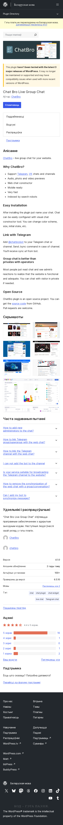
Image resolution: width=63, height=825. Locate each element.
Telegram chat (52, 599)
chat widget (53, 593)
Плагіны (37, 712)
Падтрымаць (42, 738)
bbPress (9, 764)
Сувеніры (40, 743)
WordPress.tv (12, 743)
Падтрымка (13, 140)
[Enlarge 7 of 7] (55, 382)
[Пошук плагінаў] (35, 35)
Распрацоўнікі (11, 738)
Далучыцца (40, 727)
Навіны (7, 706)
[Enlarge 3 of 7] (26, 344)
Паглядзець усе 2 (51, 586)
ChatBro (16, 96)
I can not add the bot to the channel (24, 463)
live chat (39, 599)
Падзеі (37, 732)
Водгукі (10, 124)
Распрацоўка (14, 132)
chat (31, 593)
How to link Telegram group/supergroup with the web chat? (24, 441)
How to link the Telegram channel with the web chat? (18, 452)
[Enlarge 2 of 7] (55, 326)
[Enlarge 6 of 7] (55, 363)
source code (19, 303)
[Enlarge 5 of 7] (26, 363)
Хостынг (8, 712)
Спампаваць (12, 105)
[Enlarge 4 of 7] (55, 344)
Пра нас (8, 701)
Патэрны (38, 717)
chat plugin (41, 593)
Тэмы (36, 706)
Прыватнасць (11, 717)
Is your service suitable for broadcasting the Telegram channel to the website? (25, 473)
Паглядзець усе (50, 659)
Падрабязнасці (15, 116)
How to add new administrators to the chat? (18, 429)
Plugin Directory (11, 13)
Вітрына (37, 701)
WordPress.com (13, 753)
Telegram (22, 173)
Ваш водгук (10, 659)
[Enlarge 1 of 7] (26, 326)
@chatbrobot (16, 241)
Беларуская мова (20, 783)
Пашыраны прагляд (14, 607)
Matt (7, 758)
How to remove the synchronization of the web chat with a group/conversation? (26, 485)
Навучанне (9, 727)
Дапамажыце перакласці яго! (31, 24)
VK (30, 173)
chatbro (13, 548)
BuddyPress (11, 769)
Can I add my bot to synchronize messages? (16, 497)
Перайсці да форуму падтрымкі (21, 682)
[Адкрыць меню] (58, 4)
